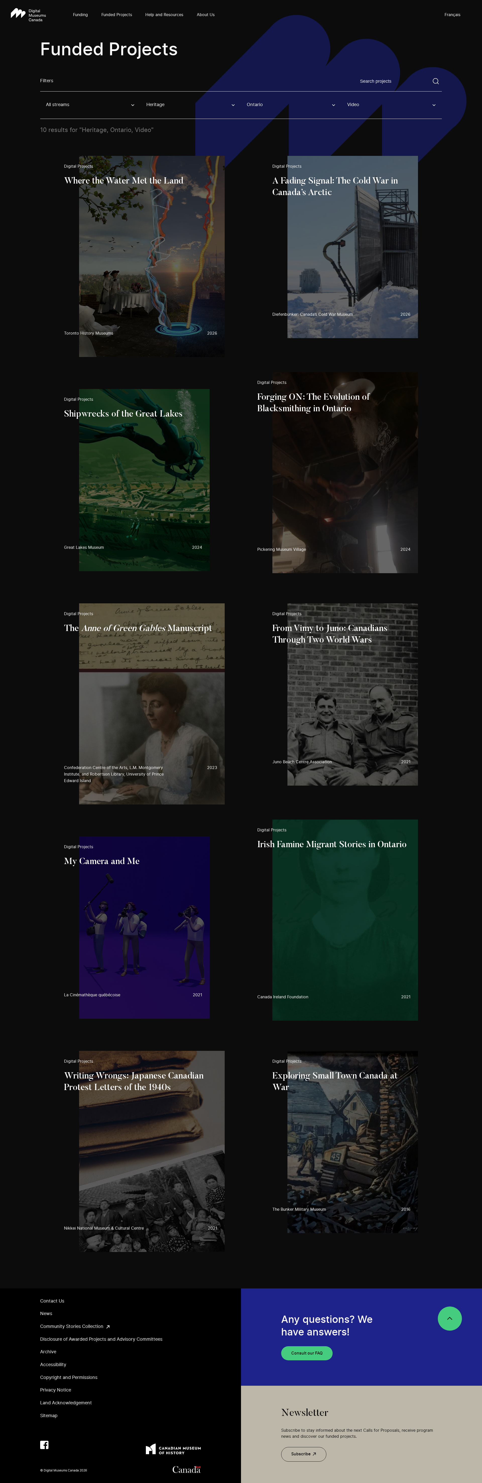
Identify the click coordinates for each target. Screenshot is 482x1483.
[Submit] (436, 81)
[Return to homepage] (28, 15)
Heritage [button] (155, 105)
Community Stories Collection (71, 1326)
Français (452, 15)
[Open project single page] (144, 256)
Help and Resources (164, 15)
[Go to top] (450, 1319)
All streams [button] (57, 105)
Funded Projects (116, 15)
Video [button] (353, 105)
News (46, 1314)
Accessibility (53, 1365)
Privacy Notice (55, 1390)
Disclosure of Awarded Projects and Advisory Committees (101, 1339)
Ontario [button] (255, 105)
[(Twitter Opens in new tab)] (56, 1445)
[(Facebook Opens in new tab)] (44, 1445)
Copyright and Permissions (68, 1377)
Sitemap (48, 1416)
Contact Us (52, 1301)
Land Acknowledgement (66, 1403)
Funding (80, 15)
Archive (48, 1352)
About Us (206, 15)
